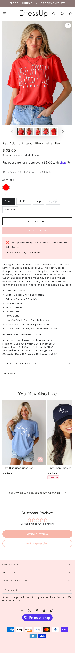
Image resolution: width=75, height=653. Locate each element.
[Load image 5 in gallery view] (53, 131)
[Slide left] (11, 131)
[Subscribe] (71, 590)
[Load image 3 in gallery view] (37, 131)
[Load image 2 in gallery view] (29, 131)
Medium (25, 202)
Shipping (7, 154)
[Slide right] (63, 131)
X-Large (54, 202)
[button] (62, 13)
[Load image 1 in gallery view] (21, 131)
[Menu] (4, 13)
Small (10, 202)
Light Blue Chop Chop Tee (17, 467)
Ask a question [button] (37, 543)
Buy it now (38, 230)
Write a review (37, 534)
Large (39, 202)
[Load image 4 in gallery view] (45, 131)
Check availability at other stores (25, 252)
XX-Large (11, 210)
